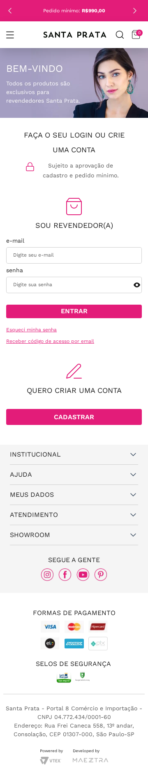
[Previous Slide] (10, 11)
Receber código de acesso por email (50, 341)
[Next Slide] (135, 11)
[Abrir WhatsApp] (127, 758)
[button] (10, 35)
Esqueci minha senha (31, 330)
